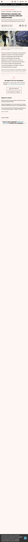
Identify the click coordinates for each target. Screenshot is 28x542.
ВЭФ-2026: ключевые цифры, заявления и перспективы (13, 6)
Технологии (8, 11)
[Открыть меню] (26, 1)
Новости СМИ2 (5, 117)
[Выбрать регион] (17, 1)
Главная (3, 11)
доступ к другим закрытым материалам (16, 84)
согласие (19, 537)
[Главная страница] (1, 1)
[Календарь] (12, 1)
